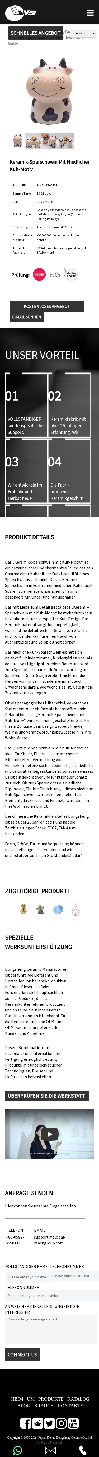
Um (31, 1399)
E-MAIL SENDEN (26, 317)
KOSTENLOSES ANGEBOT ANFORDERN (47, 308)
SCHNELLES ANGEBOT (36, 33)
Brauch (44, 1405)
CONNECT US (22, 1355)
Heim (17, 1399)
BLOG (23, 1405)
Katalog (78, 1399)
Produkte (51, 1399)
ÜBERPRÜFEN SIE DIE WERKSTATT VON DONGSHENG (46, 1096)
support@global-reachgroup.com (50, 1240)
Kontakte (70, 1405)
